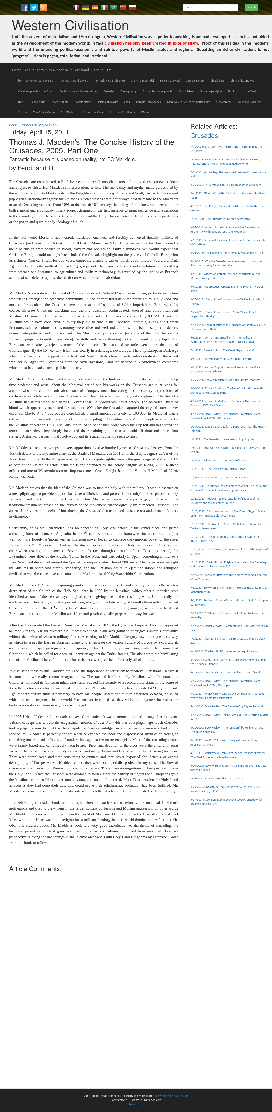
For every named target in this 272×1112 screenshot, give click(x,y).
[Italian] (104, 7)
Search (252, 7)
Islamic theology (108, 102)
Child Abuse (217, 80)
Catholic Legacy (195, 80)
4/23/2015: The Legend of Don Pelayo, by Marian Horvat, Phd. (227, 253)
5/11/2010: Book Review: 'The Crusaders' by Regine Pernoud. (227, 706)
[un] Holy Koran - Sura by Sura (35, 80)
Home (16, 70)
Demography (128, 91)
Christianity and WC (242, 80)
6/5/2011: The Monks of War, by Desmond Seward (220, 359)
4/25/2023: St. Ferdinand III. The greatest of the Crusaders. (226, 185)
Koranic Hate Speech (148, 102)
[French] (76, 7)
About (29, 70)
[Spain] (95, 7)
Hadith (232, 91)
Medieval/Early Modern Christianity (188, 102)
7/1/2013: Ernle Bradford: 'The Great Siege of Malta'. (222, 350)
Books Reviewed (170, 80)
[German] (85, 7)
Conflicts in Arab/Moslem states (78, 91)
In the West (249, 91)
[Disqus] (93, 927)
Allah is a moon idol (142, 80)
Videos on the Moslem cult (95, 112)
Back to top (136, 1104)
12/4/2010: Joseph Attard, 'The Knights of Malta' (219, 477)
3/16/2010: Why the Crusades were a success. (217, 778)
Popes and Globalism (249, 102)
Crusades (109, 91)
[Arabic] (113, 7)
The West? (67, 112)
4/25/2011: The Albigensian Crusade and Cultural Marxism (225, 380)
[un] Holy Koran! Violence (110, 80)
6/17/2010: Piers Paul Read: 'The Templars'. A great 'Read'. (225, 672)
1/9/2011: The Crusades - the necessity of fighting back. (223, 439)
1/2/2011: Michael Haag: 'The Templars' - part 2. (219, 460)
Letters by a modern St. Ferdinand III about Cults (74, 70)
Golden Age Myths (211, 91)
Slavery (22, 112)
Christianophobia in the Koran (35, 91)
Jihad (127, 102)
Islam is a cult (37, 102)
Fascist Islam (186, 91)
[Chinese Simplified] (123, 7)
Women (145, 112)
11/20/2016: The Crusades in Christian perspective (220, 219)
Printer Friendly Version (39, 125)
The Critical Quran (44, 112)
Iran (20, 102)
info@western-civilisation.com (170, 1096)
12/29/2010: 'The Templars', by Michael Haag (217, 469)
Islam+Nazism (60, 102)
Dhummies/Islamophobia (157, 91)
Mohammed (223, 102)
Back (13, 125)
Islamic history (83, 102)
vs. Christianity (126, 112)
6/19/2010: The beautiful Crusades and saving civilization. (224, 651)
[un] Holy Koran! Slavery (74, 80)
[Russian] (132, 7)
